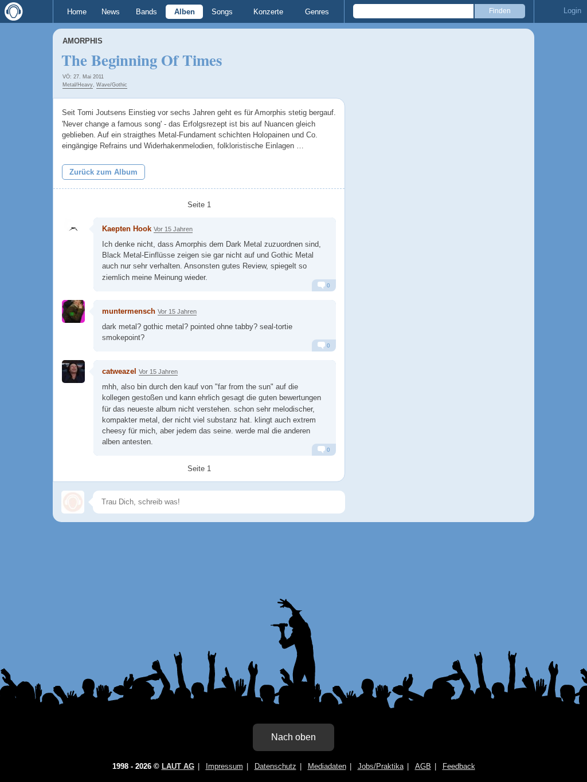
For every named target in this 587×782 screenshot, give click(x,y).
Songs (222, 11)
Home (77, 11)
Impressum (224, 766)
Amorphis (82, 41)
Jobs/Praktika (381, 766)
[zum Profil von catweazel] (73, 371)
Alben (184, 11)
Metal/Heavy (77, 85)
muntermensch (128, 311)
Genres (317, 11)
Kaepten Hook (126, 228)
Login (572, 10)
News (110, 11)
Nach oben (293, 737)
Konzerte (268, 11)
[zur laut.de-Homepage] (11, 11)
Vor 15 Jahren (173, 229)
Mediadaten (327, 766)
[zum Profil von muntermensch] (73, 311)
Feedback (459, 766)
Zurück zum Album (103, 172)
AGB (423, 766)
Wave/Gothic (111, 85)
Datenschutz (275, 766)
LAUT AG (178, 766)
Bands (146, 11)
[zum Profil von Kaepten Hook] (73, 229)
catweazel (119, 371)
